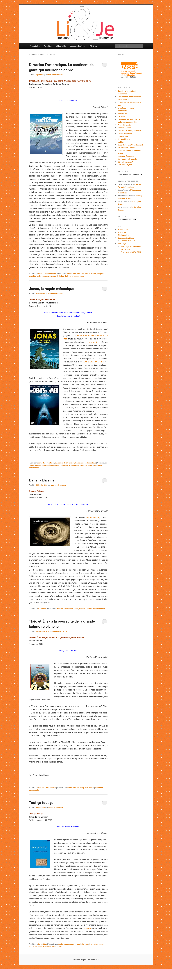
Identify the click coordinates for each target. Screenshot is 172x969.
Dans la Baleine (41, 480)
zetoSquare (92, 517)
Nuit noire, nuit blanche (127, 159)
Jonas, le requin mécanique (51, 288)
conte (40, 463)
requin (90, 465)
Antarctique (85, 273)
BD (39, 273)
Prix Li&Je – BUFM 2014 (131, 252)
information (93, 944)
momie (91, 787)
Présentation (35, 46)
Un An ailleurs (124, 139)
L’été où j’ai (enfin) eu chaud (129, 130)
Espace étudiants (128, 240)
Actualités (48, 46)
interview (87, 928)
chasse (38, 465)
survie (31, 946)
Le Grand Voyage (125, 164)
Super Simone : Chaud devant (130, 144)
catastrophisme (70, 944)
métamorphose (53, 465)
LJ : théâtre (42, 944)
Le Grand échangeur (126, 156)
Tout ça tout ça (41, 802)
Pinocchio (83, 465)
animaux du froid (73, 273)
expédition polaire (36, 276)
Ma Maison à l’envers (126, 147)
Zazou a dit (122, 113)
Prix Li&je (93, 46)
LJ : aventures (48, 463)
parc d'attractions (72, 465)
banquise (100, 273)
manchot (46, 276)
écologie (80, 944)
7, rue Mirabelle (124, 125)
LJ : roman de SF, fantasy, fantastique (69, 463)
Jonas (76, 608)
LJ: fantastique (90, 463)
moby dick (84, 787)
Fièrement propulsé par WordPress (86, 959)
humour (41, 787)
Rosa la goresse (124, 127)
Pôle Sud (60, 276)
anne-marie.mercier (54, 74)
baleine (93, 273)
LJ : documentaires (48, 273)
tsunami (82, 608)
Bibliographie (61, 46)
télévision (38, 946)
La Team (121, 116)
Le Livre (121, 142)
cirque (44, 465)
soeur (101, 944)
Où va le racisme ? (125, 162)
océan (62, 465)
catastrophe (68, 608)
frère (86, 944)
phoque (54, 276)
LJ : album (42, 608)
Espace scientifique (77, 46)
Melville (76, 787)
